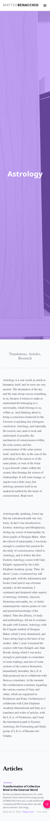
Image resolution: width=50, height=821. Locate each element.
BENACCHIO (20, 5)
